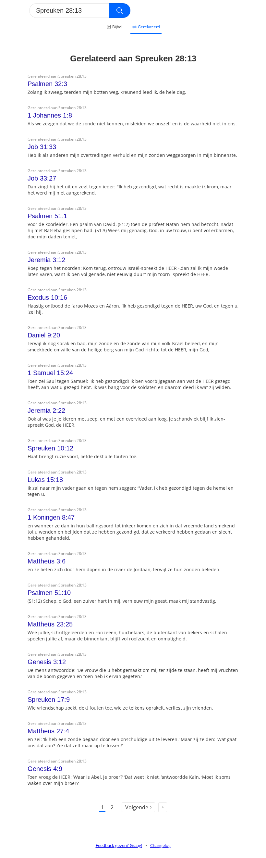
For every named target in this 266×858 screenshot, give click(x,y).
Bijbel (117, 27)
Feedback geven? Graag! (119, 845)
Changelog (160, 845)
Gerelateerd (149, 27)
